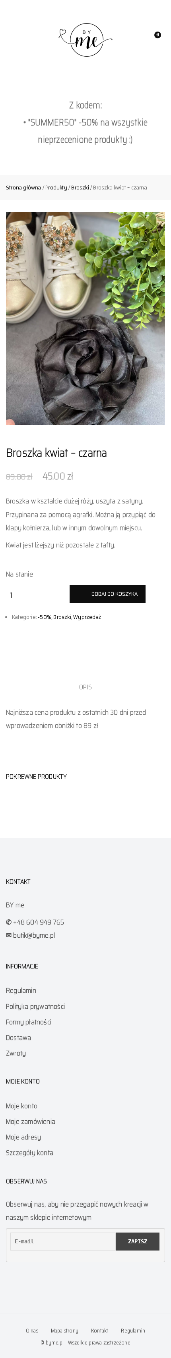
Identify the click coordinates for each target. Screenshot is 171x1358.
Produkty (56, 187)
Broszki (80, 187)
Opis (85, 687)
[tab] (85, 687)
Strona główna (23, 187)
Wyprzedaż (87, 616)
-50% (44, 616)
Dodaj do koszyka (114, 593)
